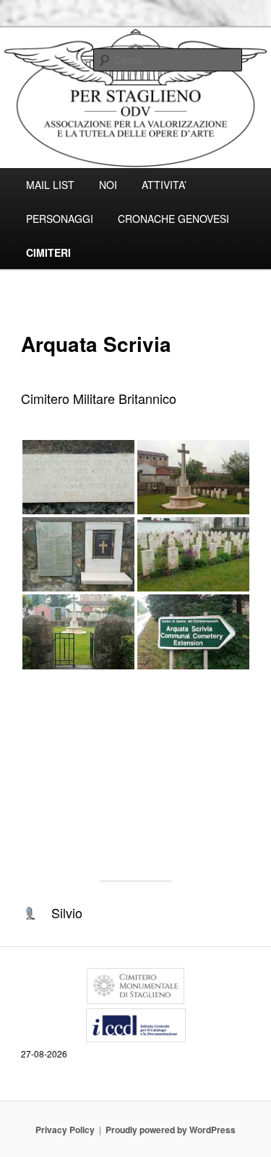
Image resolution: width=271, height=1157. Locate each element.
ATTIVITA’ (164, 184)
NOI (108, 184)
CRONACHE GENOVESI (173, 218)
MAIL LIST (50, 184)
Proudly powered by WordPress (171, 1129)
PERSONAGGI (59, 218)
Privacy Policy (65, 1129)
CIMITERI (48, 252)
